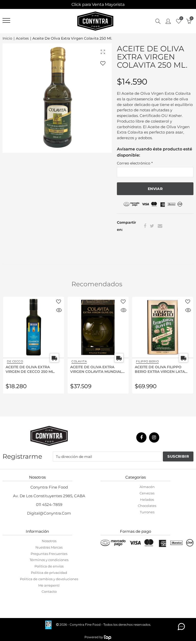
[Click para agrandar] (102, 51)
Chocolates (147, 506)
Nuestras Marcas (49, 547)
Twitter (152, 226)
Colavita (14, 361)
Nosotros (49, 541)
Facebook (145, 226)
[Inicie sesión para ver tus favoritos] (102, 63)
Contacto (49, 591)
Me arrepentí (49, 585)
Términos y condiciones (49, 560)
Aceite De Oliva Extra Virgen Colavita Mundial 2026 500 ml (31, 369)
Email (160, 226)
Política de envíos (49, 566)
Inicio (7, 38)
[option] (57, 98)
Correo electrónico (135, 163)
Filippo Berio (82, 361)
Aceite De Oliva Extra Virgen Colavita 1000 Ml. (159, 369)
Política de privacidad (49, 573)
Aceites (22, 38)
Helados (147, 499)
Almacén (147, 487)
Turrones (147, 512)
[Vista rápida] (59, 311)
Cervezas (147, 493)
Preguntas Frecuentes (49, 554)
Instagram (154, 437)
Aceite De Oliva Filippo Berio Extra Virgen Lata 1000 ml (95, 369)
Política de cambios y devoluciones (49, 579)
